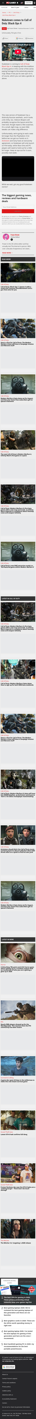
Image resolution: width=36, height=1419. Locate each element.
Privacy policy (6, 1387)
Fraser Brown (13, 28)
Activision (5, 141)
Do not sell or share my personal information (16, 1407)
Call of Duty (16, 12)
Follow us (20, 38)
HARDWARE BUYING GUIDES (9, 1282)
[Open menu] (3, 3)
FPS (10, 12)
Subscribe (29, 3)
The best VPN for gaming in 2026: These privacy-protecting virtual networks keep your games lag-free (18, 1300)
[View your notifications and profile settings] (17, 3)
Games (4, 12)
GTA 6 (26, 7)
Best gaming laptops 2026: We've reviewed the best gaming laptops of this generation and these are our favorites (18, 1311)
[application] (18, 167)
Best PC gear (15, 7)
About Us (5, 1374)
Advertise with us (7, 1395)
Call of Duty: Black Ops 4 (8, 15)
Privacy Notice (26, 218)
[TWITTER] (12, 239)
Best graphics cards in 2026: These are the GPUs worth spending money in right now (19, 1323)
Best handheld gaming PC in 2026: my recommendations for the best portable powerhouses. (19, 1346)
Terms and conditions (9, 1382)
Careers (4, 1403)
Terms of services (24, 216)
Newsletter (30, 38)
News (4, 28)
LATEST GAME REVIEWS (26, 1282)
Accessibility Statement (9, 1399)
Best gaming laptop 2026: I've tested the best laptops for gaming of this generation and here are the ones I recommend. (18, 1334)
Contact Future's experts (9, 1378)
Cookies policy (6, 1391)
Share (6, 38)
